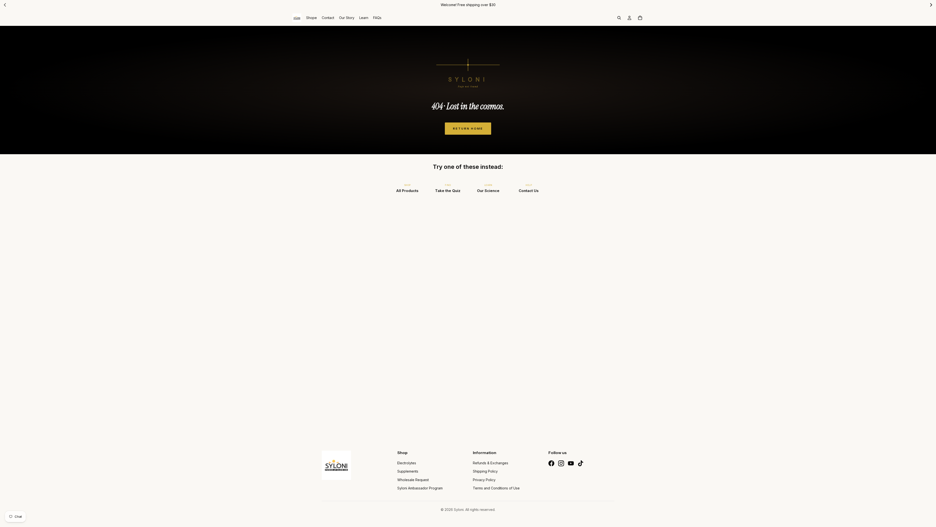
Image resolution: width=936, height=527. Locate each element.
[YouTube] (571, 463)
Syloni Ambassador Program (420, 488)
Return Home (468, 128)
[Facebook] (551, 463)
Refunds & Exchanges (490, 463)
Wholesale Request (413, 480)
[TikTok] (581, 463)
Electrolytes (406, 463)
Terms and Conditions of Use (496, 488)
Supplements (407, 471)
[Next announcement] (931, 5)
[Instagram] (561, 463)
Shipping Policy (485, 471)
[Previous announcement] (5, 5)
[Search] (619, 17)
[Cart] (640, 17)
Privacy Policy (484, 480)
